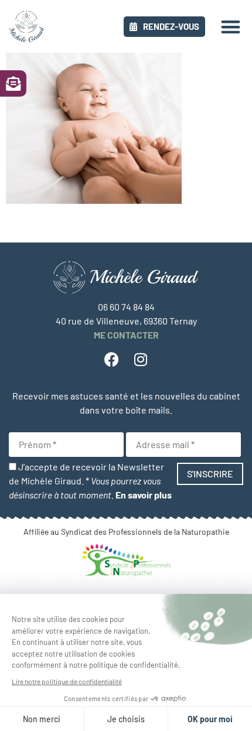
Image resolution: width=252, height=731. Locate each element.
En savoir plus (143, 494)
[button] (231, 26)
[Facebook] (111, 359)
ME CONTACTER (126, 334)
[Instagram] (140, 359)
